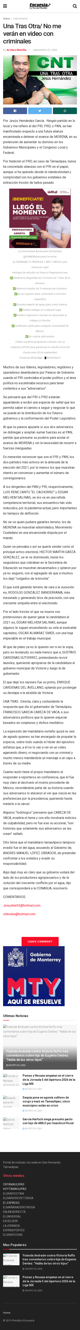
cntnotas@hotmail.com (19, 914)
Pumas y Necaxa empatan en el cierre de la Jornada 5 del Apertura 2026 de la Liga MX (49, 1079)
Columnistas (20, 18)
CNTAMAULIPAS (13, 1184)
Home (6, 18)
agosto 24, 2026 (16, 1065)
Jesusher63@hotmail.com (21, 905)
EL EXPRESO (11, 1202)
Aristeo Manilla (16, 49)
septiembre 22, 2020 (45, 49)
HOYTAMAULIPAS (14, 1189)
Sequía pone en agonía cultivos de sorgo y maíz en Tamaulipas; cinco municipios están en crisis (46, 1101)
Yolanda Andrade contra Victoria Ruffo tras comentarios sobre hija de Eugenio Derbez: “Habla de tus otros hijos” (37, 1055)
